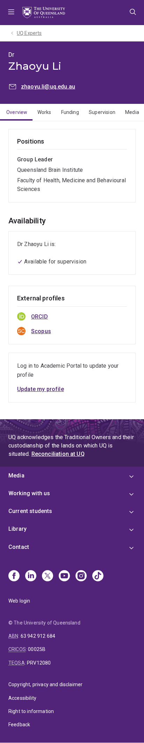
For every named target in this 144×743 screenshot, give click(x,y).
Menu (11, 12)
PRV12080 (39, 663)
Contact (18, 547)
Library (17, 529)
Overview (16, 112)
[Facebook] (14, 576)
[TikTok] (97, 576)
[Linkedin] (30, 576)
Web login (19, 601)
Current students (30, 511)
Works (44, 112)
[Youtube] (64, 576)
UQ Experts (29, 33)
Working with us (29, 493)
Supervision (102, 112)
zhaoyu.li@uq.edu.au (48, 86)
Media (132, 112)
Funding (70, 112)
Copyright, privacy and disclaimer (45, 684)
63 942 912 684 (38, 636)
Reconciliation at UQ (58, 454)
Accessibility (22, 698)
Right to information (31, 711)
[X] (47, 576)
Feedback (19, 724)
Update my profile (40, 389)
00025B (36, 649)
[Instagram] (81, 576)
